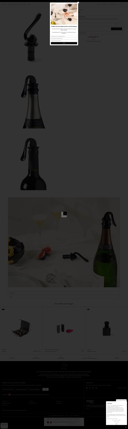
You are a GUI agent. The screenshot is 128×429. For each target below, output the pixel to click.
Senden (64, 43)
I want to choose (116, 421)
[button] (125, 427)
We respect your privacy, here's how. (112, 418)
